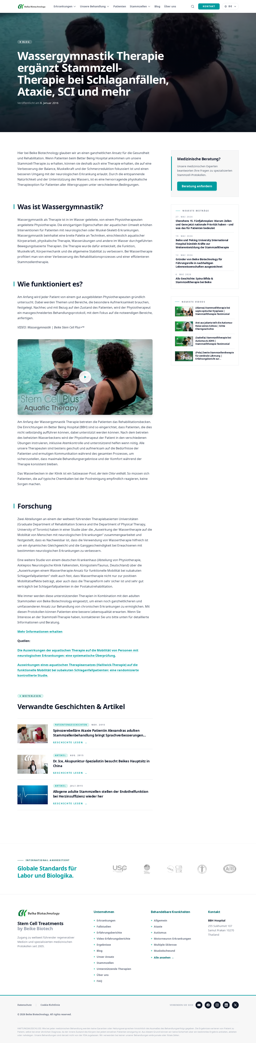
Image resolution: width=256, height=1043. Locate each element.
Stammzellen (138, 6)
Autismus (160, 932)
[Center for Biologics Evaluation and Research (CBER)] (202, 869)
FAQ (99, 981)
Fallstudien (104, 926)
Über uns (170, 6)
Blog (157, 6)
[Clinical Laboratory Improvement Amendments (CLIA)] (147, 869)
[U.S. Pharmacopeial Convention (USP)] (119, 869)
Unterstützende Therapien (114, 969)
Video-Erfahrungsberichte (113, 938)
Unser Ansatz (105, 957)
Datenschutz (24, 1005)
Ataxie (158, 926)
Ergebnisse (104, 944)
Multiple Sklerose (165, 944)
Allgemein (160, 920)
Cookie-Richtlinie (50, 1005)
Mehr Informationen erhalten (40, 632)
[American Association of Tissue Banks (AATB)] (230, 869)
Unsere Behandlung (93, 6)
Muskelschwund (164, 950)
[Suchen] (192, 6)
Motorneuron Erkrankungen (172, 938)
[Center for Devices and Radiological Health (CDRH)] (175, 869)
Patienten (119, 6)
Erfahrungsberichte (109, 932)
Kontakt (209, 6)
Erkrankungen (63, 6)
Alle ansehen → (164, 957)
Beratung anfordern (197, 186)
